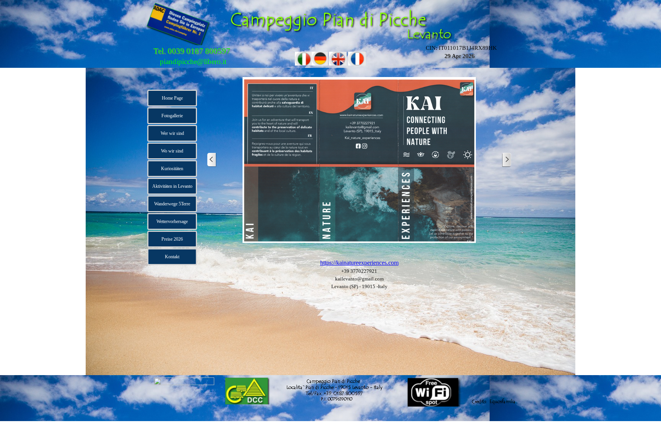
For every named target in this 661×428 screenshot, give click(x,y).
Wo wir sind (172, 151)
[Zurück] (212, 160)
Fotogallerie (172, 115)
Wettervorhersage (172, 221)
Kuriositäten (172, 168)
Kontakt (172, 256)
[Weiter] (506, 160)
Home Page (172, 98)
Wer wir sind (172, 133)
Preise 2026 (172, 239)
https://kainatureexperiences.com (359, 262)
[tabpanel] (359, 277)
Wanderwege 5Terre (172, 204)
